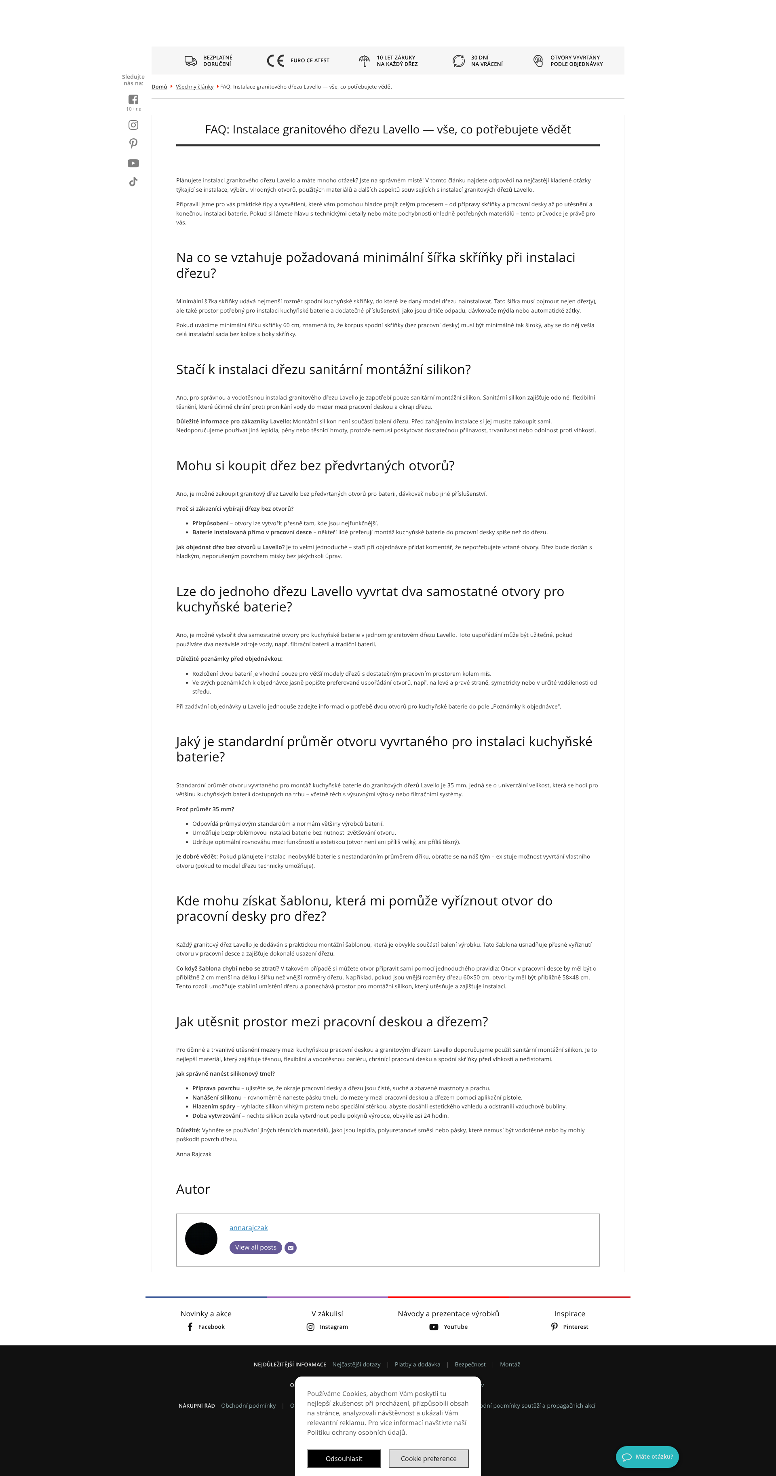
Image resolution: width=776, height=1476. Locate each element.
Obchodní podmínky (248, 1406)
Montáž (510, 1364)
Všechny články (194, 86)
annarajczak (249, 1227)
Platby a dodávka (418, 1364)
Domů (159, 86)
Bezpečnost (470, 1364)
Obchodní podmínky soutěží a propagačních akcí (530, 1406)
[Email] (291, 1248)
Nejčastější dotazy (356, 1364)
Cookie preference (429, 1458)
